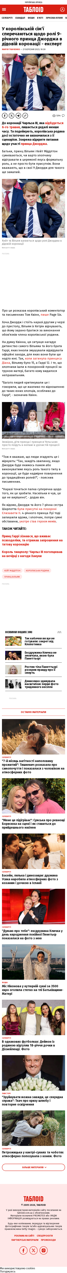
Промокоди (48, 1240)
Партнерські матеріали (24, 1240)
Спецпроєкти (45, 1235)
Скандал (20, 18)
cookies (30, 1268)
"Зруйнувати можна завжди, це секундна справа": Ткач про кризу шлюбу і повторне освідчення (32, 1100)
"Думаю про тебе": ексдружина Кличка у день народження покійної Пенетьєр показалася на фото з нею (32, 934)
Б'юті (40, 18)
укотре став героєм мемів (37, 521)
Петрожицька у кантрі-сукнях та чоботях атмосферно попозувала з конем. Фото (33, 1154)
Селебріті (7, 18)
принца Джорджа (34, 144)
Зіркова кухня (54, 18)
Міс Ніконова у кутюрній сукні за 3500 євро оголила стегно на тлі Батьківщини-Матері (32, 990)
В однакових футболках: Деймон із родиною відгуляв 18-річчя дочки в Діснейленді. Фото (28, 1045)
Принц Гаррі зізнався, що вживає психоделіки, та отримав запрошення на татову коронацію (32, 540)
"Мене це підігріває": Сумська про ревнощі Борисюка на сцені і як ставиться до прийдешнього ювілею (33, 824)
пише (45, 314)
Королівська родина (37, 570)
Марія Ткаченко (11, 49)
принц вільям (12, 577)
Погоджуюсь (7, 1271)
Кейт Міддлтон (12, 570)
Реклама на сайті (24, 1235)
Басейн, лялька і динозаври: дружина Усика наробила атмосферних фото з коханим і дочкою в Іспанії (30, 879)
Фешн (31, 18)
